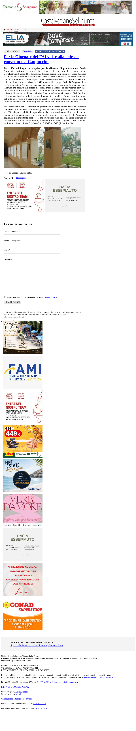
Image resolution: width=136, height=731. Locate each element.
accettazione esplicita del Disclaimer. (98, 677)
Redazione (27, 51)
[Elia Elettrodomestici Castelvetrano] (68, 45)
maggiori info (50, 297)
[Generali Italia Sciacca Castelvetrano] (24, 211)
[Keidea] (22, 457)
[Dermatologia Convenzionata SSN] (22, 595)
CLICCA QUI (39, 703)
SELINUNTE (12, 32)
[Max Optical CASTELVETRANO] (22, 491)
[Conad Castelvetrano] (22, 629)
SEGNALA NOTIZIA (16, 29)
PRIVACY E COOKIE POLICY (15, 687)
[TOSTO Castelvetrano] (23, 353)
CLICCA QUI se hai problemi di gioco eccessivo (57, 682)
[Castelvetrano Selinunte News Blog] (68, 25)
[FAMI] (22, 388)
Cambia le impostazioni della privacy (16, 699)
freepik (18, 694)
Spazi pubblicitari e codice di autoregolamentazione (36, 645)
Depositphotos (22, 692)
